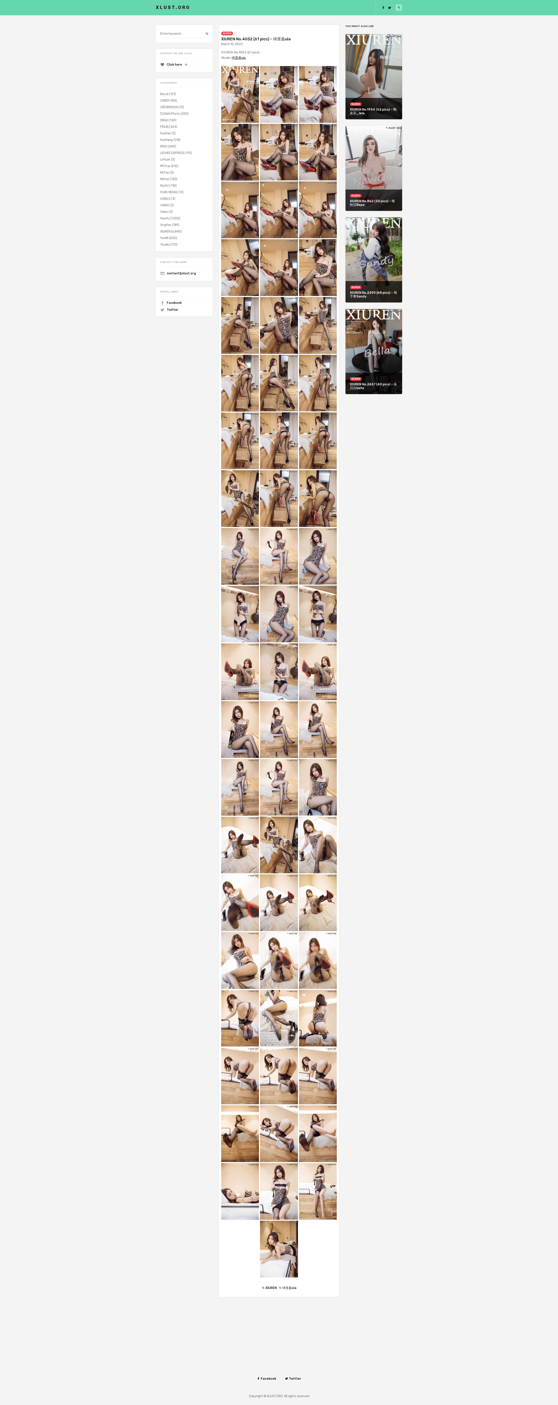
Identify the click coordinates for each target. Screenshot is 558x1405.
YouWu (165, 244)
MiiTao (164, 172)
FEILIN (164, 127)
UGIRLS (165, 199)
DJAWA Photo (170, 114)
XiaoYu (165, 218)
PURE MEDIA (168, 192)
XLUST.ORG (173, 7)
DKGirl (164, 120)
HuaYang (166, 140)
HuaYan (165, 133)
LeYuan (165, 159)
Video (164, 212)
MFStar (165, 166)
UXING (164, 205)
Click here (174, 65)
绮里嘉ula (239, 58)
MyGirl (164, 186)
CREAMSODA (169, 107)
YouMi (164, 238)
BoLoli (164, 94)
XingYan (165, 225)
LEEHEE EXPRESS (172, 153)
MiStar (164, 179)
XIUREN (227, 33)
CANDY (165, 101)
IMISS (164, 146)
